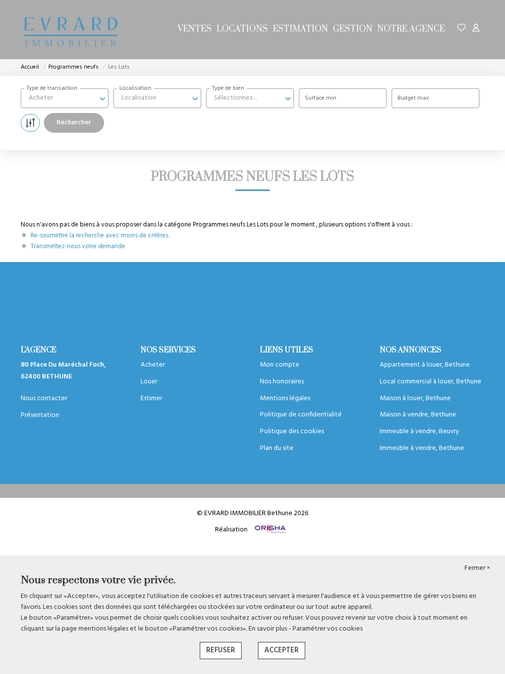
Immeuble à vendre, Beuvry (419, 431)
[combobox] (64, 98)
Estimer (151, 398)
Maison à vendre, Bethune (418, 414)
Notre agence (411, 29)
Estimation (300, 29)
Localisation (135, 88)
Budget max (413, 98)
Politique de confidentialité (301, 414)
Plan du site (276, 448)
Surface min (320, 98)
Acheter (153, 365)
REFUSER (220, 650)
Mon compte (279, 365)
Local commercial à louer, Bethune (430, 381)
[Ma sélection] (461, 29)
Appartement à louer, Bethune (425, 365)
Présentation (40, 415)
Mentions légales (285, 398)
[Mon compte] (475, 29)
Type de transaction (52, 88)
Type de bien (228, 88)
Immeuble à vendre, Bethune (422, 448)
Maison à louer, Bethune (415, 398)
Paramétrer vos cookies (327, 629)
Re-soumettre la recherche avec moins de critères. (100, 235)
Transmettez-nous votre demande (78, 246)
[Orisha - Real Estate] (269, 529)
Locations (242, 29)
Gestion (352, 29)
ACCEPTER (281, 650)
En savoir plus (269, 629)
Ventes (195, 29)
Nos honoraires (282, 381)
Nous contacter (44, 398)
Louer (149, 381)
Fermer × (477, 568)
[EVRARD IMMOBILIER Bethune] (70, 29)
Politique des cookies (292, 431)
